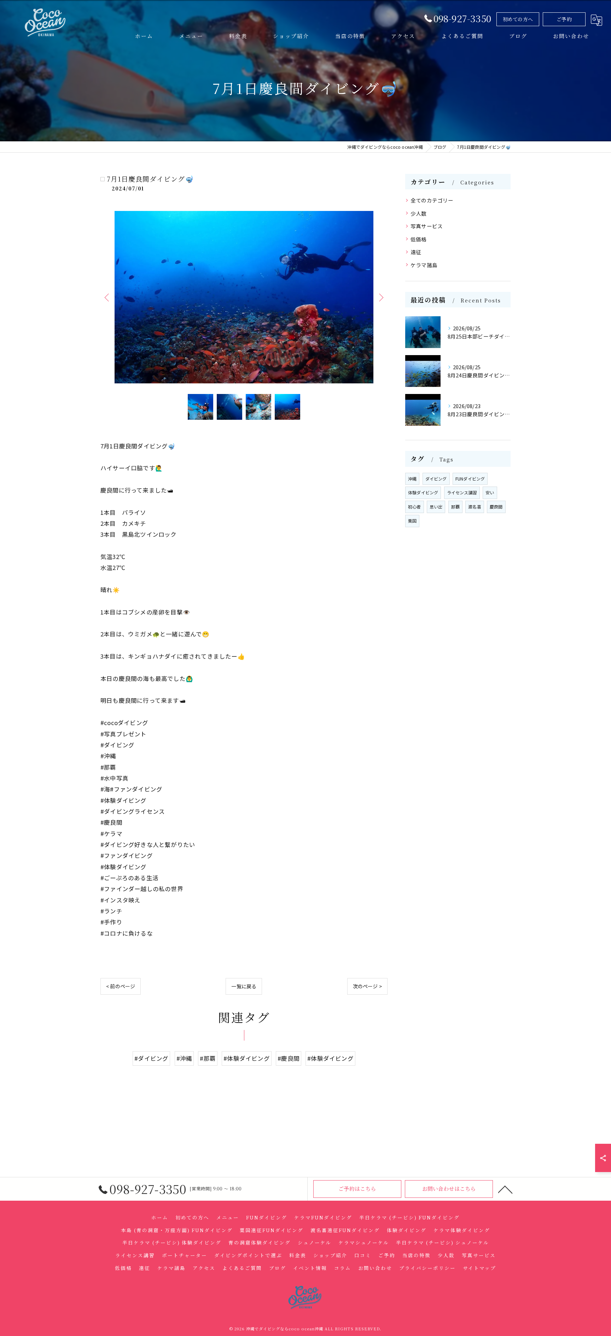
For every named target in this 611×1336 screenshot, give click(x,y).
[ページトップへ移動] (505, 1189)
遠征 (416, 251)
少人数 (419, 213)
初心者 (414, 507)
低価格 (419, 239)
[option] (244, 297)
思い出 (436, 507)
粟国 (412, 521)
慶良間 (496, 507)
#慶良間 (288, 1058)
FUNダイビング (470, 479)
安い (489, 492)
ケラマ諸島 (424, 265)
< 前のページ (120, 986)
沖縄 (412, 479)
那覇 (455, 507)
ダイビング (436, 479)
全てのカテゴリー (432, 200)
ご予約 (564, 19)
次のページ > (367, 986)
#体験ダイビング (246, 1058)
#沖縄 (184, 1058)
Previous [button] (107, 297)
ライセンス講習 (462, 492)
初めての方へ (518, 19)
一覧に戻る (243, 986)
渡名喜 (474, 507)
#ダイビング (151, 1058)
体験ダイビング (423, 492)
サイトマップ (479, 1267)
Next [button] (380, 297)
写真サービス (427, 226)
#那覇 (208, 1058)
